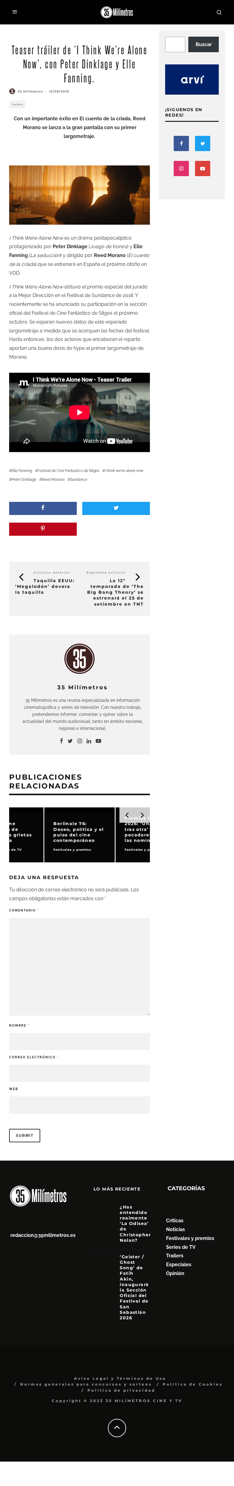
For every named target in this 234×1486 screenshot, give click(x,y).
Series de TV (181, 1247)
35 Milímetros (30, 91)
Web (13, 1089)
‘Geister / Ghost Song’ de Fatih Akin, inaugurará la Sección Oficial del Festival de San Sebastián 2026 (134, 1287)
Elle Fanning (22, 471)
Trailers (17, 104)
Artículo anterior (52, 572)
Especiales (178, 1264)
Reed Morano (53, 479)
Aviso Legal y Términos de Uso (120, 1378)
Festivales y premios (190, 1238)
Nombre (19, 1025)
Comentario (24, 910)
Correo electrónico (33, 1057)
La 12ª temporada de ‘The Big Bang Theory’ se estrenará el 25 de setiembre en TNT (115, 592)
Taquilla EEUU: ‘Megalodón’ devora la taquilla (45, 586)
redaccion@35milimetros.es (43, 1235)
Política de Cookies (193, 1384)
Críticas (174, 1220)
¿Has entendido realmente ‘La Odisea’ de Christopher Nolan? (135, 1223)
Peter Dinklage (24, 479)
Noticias (175, 1229)
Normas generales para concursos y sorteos (86, 1384)
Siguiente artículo (106, 572)
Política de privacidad (121, 1390)
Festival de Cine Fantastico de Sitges (68, 471)
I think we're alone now (124, 471)
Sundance (78, 479)
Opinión (175, 1273)
